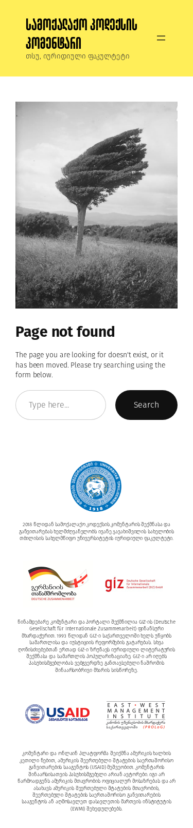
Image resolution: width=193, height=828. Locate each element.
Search (146, 405)
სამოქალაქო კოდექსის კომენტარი (81, 34)
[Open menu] (161, 38)
